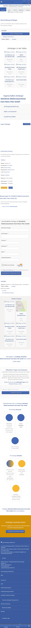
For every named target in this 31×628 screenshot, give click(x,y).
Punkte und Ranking (5, 603)
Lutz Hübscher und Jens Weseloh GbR (9, 55)
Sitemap (3, 611)
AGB (2, 583)
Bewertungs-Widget (6, 607)
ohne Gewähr (27, 358)
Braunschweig (7, 167)
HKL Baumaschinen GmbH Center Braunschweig (21, 68)
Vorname (3, 240)
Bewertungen (22, 10)
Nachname (4, 246)
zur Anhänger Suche (1, 6)
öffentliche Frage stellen (16, 392)
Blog (2, 575)
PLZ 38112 (9, 165)
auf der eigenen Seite (21, 472)
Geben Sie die (10, 206)
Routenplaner (27, 124)
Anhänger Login (6, 618)
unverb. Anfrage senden (16, 33)
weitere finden (21, 425)
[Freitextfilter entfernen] (24, 2)
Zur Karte (4, 290)
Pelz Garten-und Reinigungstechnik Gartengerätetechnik (9, 81)
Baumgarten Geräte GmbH (9, 68)
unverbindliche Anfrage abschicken (11, 273)
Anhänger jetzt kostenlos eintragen (16, 531)
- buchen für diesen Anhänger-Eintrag (16, 497)
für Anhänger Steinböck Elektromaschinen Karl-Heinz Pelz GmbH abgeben (9, 428)
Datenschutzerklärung (8, 270)
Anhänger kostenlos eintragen (8, 595)
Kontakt (10, 187)
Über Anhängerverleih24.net (7, 571)
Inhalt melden (16, 361)
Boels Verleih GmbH (21, 79)
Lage (9, 10)
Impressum (3, 580)
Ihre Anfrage (4, 233)
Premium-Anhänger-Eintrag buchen (10, 600)
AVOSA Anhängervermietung (21, 56)
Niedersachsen (10, 169)
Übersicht (3, 10)
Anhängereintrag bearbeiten (7, 591)
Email (2, 251)
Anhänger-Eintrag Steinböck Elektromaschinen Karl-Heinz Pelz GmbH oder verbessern (10, 474)
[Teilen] (25, 626)
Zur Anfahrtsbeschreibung (8, 292)
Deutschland (7, 172)
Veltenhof (7, 175)
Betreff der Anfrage (6, 227)
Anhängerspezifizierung (11, 106)
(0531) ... (8, 39)
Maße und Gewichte (10, 111)
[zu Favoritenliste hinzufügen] (2, 13)
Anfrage (27, 10)
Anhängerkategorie (6, 257)
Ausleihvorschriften (10, 116)
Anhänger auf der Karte (8, 36)
